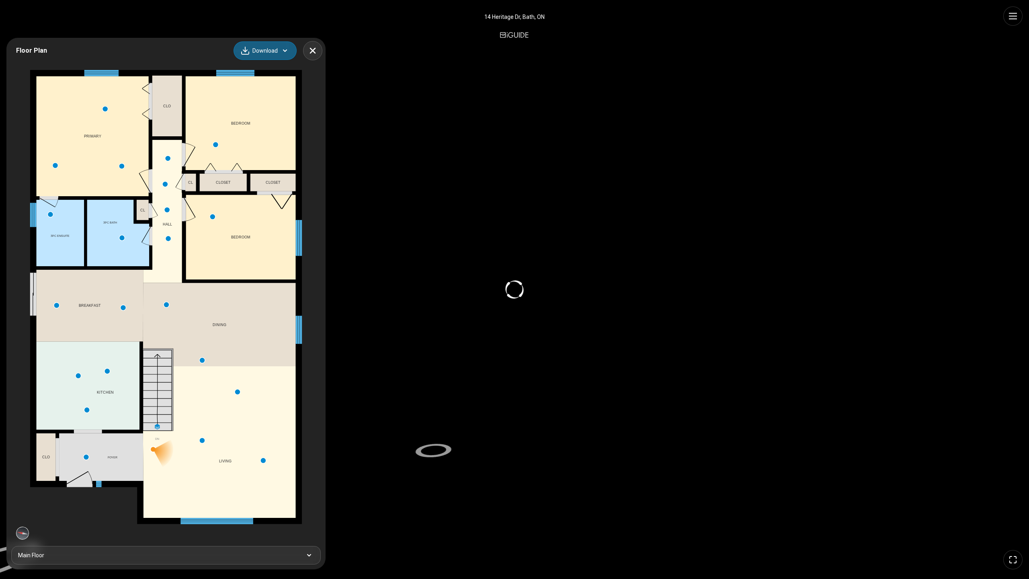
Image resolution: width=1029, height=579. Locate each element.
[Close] (312, 50)
